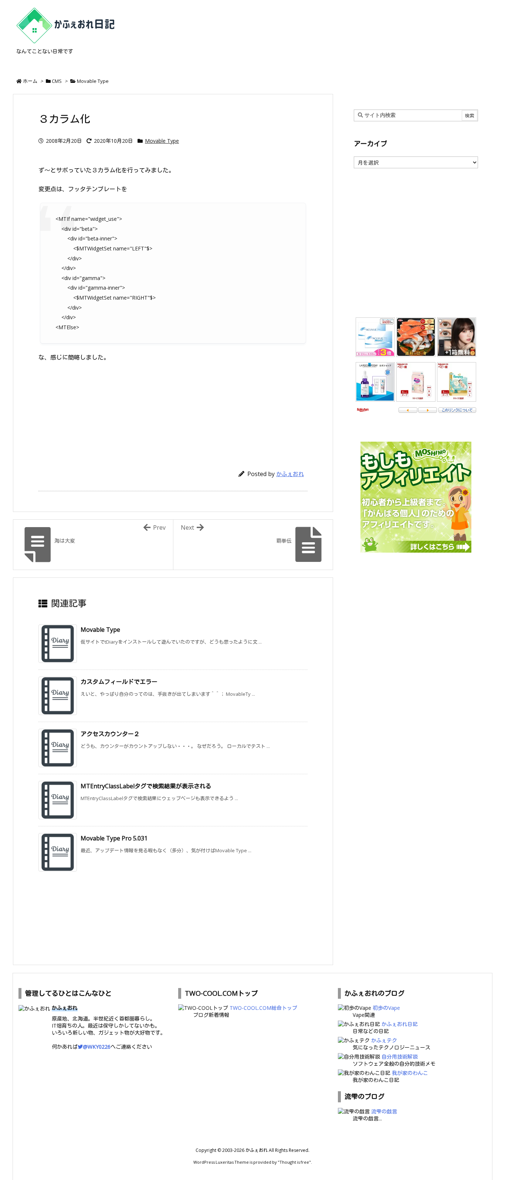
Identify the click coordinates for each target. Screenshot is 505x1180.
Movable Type (93, 81)
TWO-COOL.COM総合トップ (263, 1007)
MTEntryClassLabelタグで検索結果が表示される (146, 786)
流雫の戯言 (384, 1111)
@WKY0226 (97, 1046)
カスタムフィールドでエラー (119, 682)
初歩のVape (386, 1007)
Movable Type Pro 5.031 (114, 838)
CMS (57, 81)
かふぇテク (384, 1040)
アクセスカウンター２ (110, 734)
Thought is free (294, 1162)
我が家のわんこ (410, 1072)
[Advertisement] (173, 412)
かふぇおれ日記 (400, 1024)
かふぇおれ (290, 474)
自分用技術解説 (400, 1056)
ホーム (30, 81)
